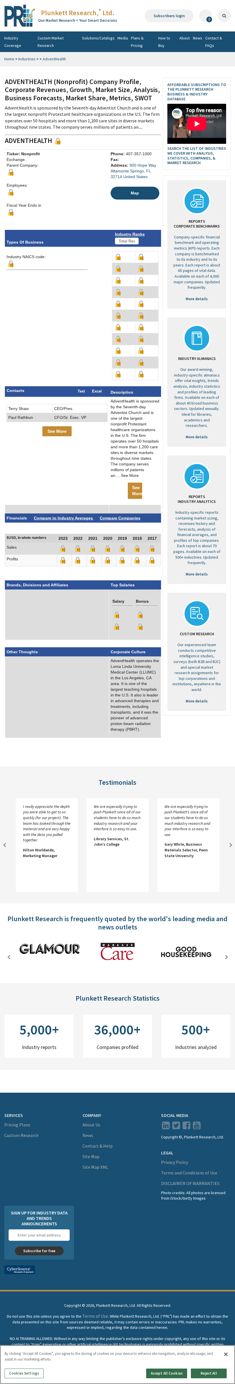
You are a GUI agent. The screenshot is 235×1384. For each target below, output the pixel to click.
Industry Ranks (130, 234)
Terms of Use (95, 1316)
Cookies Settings (24, 1373)
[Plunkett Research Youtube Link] (196, 1127)
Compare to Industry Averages (64, 518)
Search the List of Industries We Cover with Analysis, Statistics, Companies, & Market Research (196, 155)
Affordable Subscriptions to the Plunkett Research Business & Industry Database (196, 91)
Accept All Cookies (167, 1373)
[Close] (226, 1354)
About (184, 38)
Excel (97, 391)
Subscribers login (169, 15)
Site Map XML (95, 1167)
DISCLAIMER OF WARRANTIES (190, 1183)
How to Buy (164, 41)
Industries (27, 58)
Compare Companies (120, 518)
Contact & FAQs (213, 41)
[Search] (224, 15)
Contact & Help (98, 1146)
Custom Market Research (51, 41)
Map (135, 193)
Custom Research (21, 1135)
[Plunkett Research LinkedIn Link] (166, 1127)
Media (122, 38)
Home (9, 58)
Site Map (91, 1156)
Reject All (209, 1373)
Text (81, 391)
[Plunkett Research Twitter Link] (176, 1127)
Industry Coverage (12, 41)
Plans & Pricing (137, 41)
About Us (91, 1125)
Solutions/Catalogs (98, 38)
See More (57, 431)
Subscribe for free (39, 1250)
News (197, 38)
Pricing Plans (17, 1125)
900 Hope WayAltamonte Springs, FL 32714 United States (133, 171)
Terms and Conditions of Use (189, 1173)
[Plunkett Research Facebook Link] (186, 1127)
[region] (117, 1364)
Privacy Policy (174, 1162)
